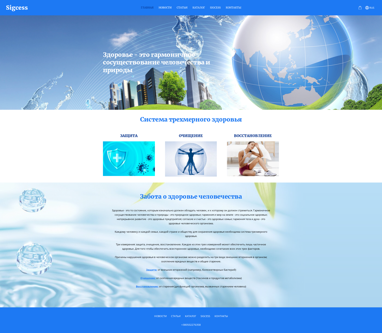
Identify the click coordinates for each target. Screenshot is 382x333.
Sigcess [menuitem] (215, 7)
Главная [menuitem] (147, 7)
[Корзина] (360, 7)
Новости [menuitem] (165, 7)
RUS (371, 7)
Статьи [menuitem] (182, 7)
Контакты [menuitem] (233, 7)
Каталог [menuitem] (198, 7)
